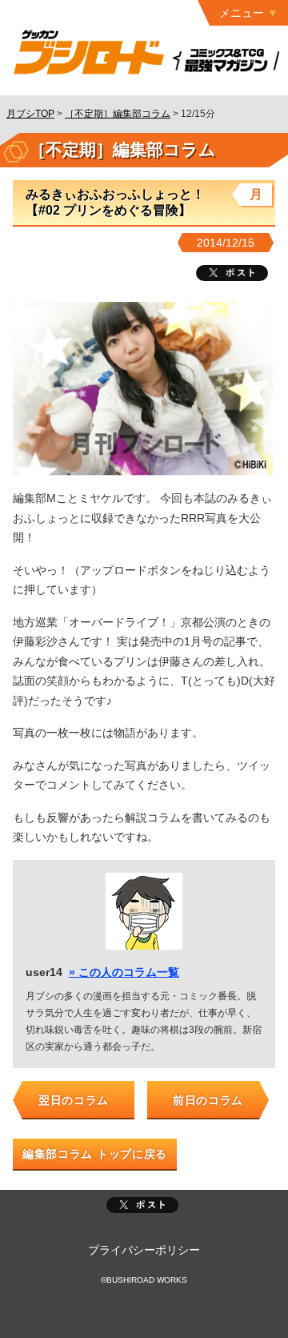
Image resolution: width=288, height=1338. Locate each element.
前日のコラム (208, 1100)
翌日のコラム (73, 1100)
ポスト (142, 1205)
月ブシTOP (30, 113)
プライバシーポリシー (144, 1250)
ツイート (232, 273)
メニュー (241, 12)
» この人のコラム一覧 (124, 972)
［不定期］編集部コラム (117, 113)
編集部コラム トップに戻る (94, 1153)
